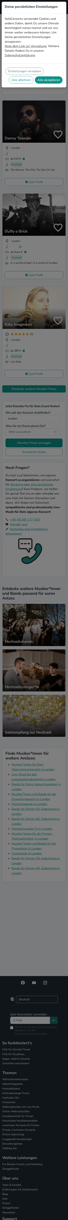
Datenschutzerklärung (20, 55)
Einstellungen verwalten (24, 71)
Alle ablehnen (21, 80)
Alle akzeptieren (48, 80)
